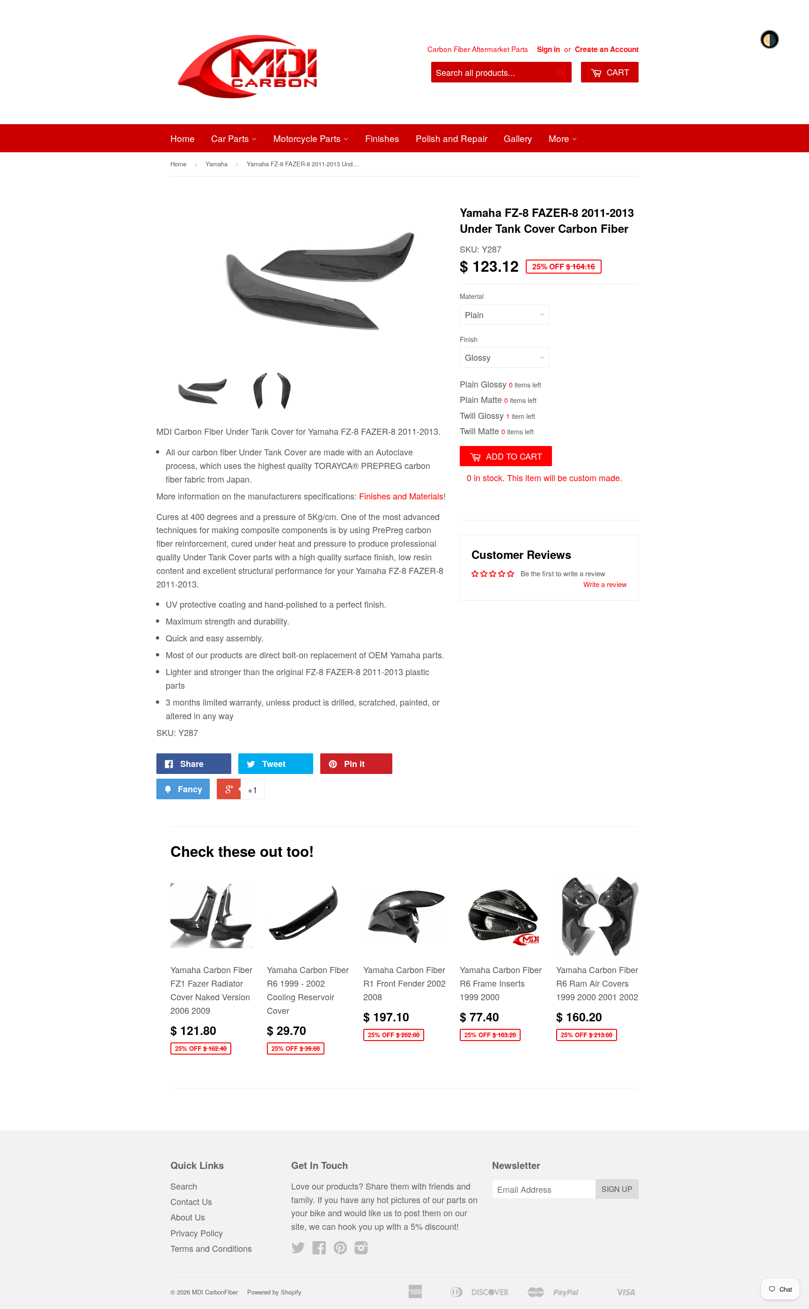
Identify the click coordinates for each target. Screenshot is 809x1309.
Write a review (605, 584)
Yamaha (217, 163)
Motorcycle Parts (308, 138)
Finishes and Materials (401, 496)
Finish (469, 339)
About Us (187, 1217)
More (560, 138)
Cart (616, 72)
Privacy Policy (196, 1233)
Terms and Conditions (211, 1248)
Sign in (548, 49)
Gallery (518, 138)
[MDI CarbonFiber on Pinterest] (340, 1249)
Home (182, 138)
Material (472, 296)
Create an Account (607, 49)
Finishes (382, 138)
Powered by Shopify (274, 1291)
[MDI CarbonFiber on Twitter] (298, 1249)
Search (183, 1186)
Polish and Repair (451, 138)
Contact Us (191, 1201)
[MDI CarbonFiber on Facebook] (319, 1249)
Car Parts (231, 138)
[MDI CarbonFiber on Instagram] (361, 1249)
